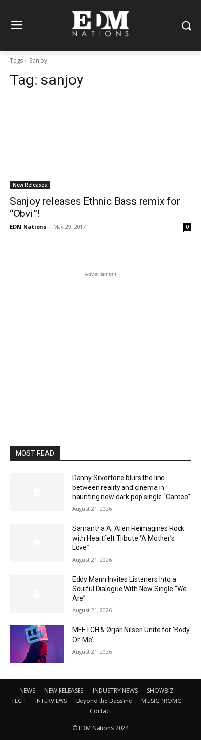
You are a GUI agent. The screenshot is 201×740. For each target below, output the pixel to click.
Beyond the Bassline (104, 701)
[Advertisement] (100, 340)
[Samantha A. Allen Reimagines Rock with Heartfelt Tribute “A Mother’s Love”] (37, 543)
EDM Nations (28, 226)
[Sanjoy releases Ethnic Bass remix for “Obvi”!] (100, 143)
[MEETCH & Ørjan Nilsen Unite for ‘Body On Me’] (37, 644)
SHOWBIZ (160, 690)
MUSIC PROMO (161, 701)
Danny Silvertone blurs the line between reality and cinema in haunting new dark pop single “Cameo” (131, 487)
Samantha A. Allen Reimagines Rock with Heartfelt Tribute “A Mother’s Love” (128, 538)
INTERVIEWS (51, 701)
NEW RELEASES (63, 690)
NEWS (27, 690)
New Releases (30, 184)
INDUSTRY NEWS (115, 690)
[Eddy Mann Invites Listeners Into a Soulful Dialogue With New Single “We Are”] (37, 594)
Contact (100, 711)
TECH (18, 701)
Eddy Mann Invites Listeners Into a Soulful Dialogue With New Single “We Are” (129, 588)
